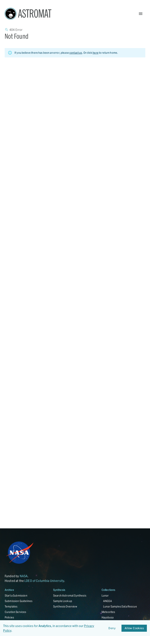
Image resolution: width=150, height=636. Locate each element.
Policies (9, 617)
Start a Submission (16, 595)
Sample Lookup (62, 601)
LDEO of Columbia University (44, 580)
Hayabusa (107, 617)
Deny (112, 628)
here (95, 52)
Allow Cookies (134, 628)
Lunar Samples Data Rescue (120, 606)
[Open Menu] (140, 13)
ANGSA (107, 601)
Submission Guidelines (18, 601)
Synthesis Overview (65, 606)
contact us (75, 52)
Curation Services (15, 612)
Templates (11, 606)
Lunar (105, 595)
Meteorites (108, 612)
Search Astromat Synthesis (69, 595)
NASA (24, 576)
